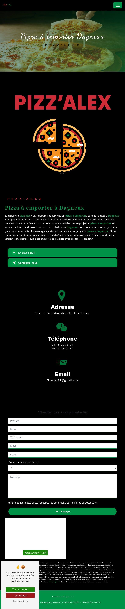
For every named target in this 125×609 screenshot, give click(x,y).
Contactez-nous (28, 262)
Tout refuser (20, 595)
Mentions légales (72, 602)
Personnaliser (20, 601)
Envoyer (66, 511)
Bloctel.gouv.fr (54, 582)
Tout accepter (20, 589)
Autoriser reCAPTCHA (35, 553)
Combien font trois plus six (24, 462)
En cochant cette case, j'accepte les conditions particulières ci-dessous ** (54, 502)
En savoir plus (26, 252)
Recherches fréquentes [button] (62, 596)
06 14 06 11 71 (62, 348)
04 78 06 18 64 (62, 344)
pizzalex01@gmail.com (62, 380)
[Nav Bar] (117, 5)
